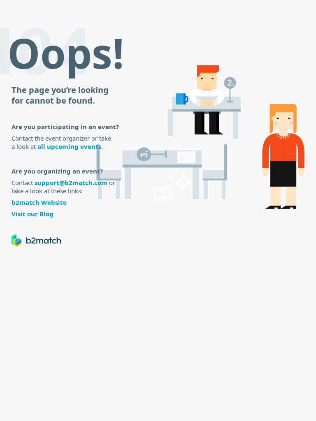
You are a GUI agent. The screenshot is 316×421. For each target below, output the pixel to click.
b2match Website (39, 202)
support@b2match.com (71, 182)
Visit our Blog (32, 214)
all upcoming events (69, 146)
